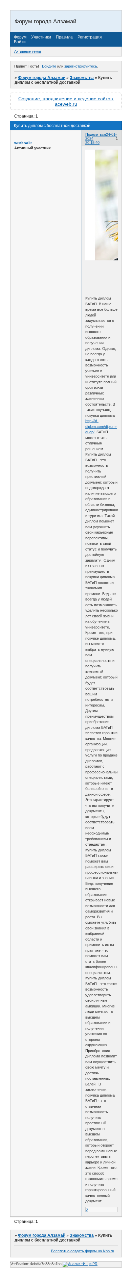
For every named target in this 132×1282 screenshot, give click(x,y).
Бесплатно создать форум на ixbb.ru (82, 1251)
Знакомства (82, 77)
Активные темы (27, 51)
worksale (23, 142)
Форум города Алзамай (41, 77)
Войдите (49, 66)
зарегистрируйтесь (80, 66)
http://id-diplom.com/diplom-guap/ (101, 426)
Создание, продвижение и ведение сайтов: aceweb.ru (66, 101)
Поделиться (95, 134)
